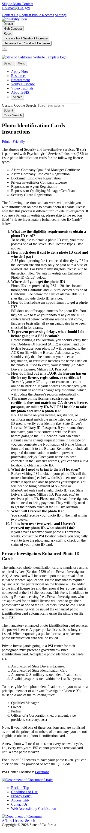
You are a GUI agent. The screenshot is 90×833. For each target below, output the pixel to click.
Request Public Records (36, 15)
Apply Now (20, 71)
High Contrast (13, 28)
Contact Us (10, 15)
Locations (42, 772)
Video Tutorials (22, 88)
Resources (18, 76)
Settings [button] (60, 15)
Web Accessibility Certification (33, 809)
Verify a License (23, 84)
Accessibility (20, 800)
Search (17, 97)
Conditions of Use (24, 792)
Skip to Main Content (17, 4)
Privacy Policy (21, 796)
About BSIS (20, 92)
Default (8, 24)
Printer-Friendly (13, 142)
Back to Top (20, 788)
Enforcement (20, 80)
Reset (8, 33)
